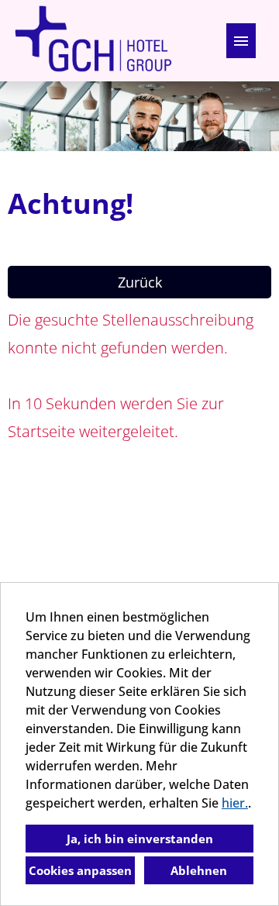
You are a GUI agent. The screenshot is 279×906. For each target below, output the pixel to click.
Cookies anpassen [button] (80, 870)
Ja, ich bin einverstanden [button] (140, 838)
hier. (235, 802)
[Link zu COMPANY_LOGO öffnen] (93, 40)
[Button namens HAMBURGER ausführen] (241, 40)
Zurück (140, 282)
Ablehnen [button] (198, 870)
